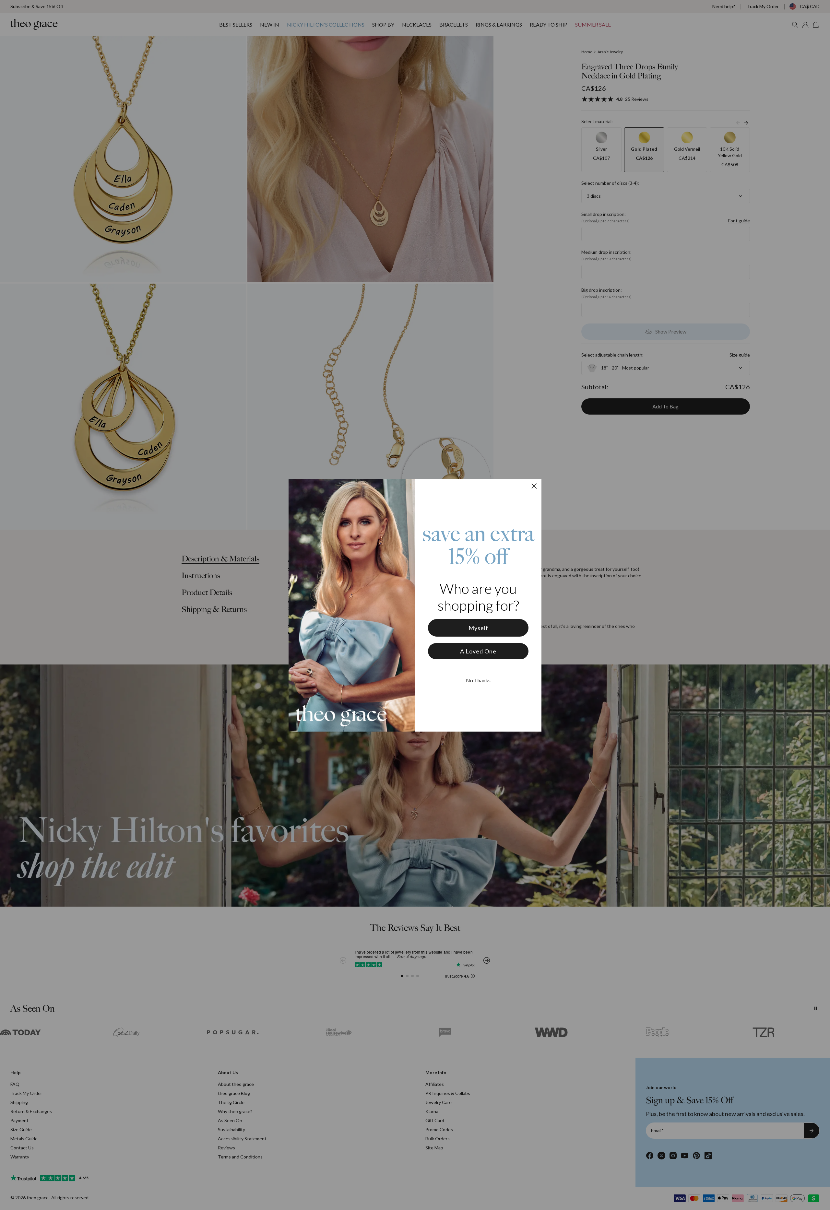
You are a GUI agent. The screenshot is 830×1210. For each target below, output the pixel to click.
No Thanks (478, 680)
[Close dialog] (534, 486)
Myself (478, 627)
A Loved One (478, 651)
